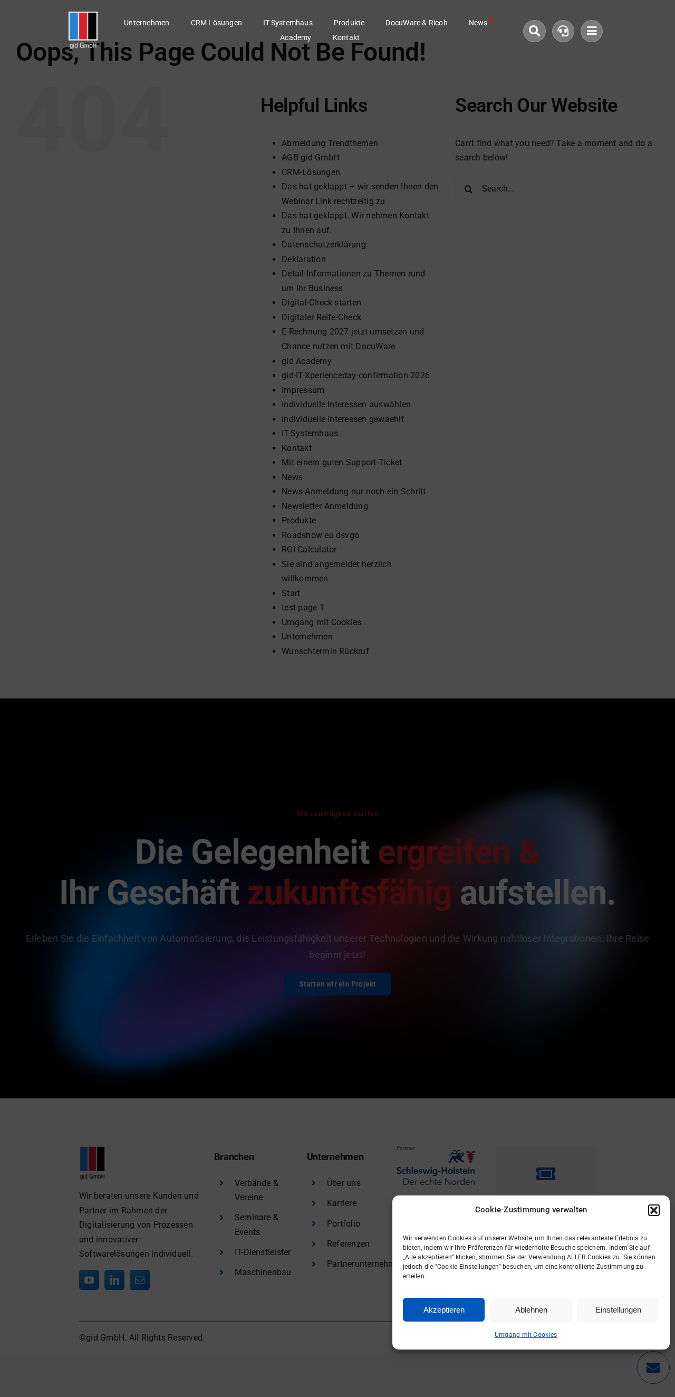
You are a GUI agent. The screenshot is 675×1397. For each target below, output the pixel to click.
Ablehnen (531, 1309)
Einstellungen (618, 1309)
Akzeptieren (444, 1309)
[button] (654, 1210)
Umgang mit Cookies (526, 1334)
